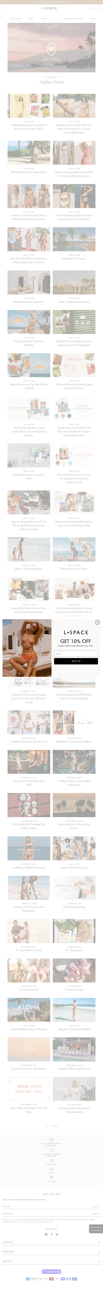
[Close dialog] (97, 622)
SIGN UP (76, 661)
